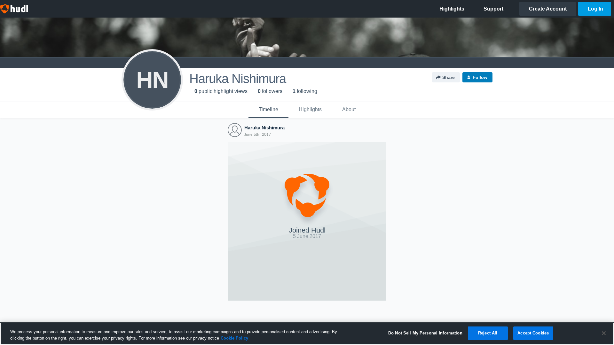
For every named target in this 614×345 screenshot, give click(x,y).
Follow (480, 77)
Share (448, 77)
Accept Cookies (533, 333)
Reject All (487, 333)
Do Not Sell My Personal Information (425, 333)
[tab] (268, 110)
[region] (307, 333)
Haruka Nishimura (264, 127)
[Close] (604, 333)
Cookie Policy (234, 338)
